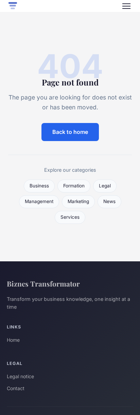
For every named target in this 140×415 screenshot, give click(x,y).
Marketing (78, 201)
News (109, 201)
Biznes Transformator (43, 283)
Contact (15, 388)
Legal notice (20, 376)
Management (39, 201)
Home (13, 340)
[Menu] (126, 6)
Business (39, 185)
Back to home (70, 131)
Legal (105, 185)
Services (70, 217)
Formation (74, 185)
